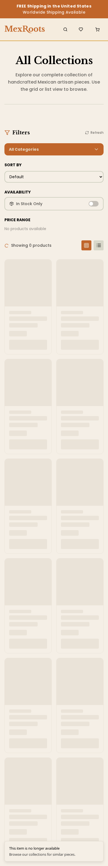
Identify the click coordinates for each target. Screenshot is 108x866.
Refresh (97, 132)
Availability (17, 192)
